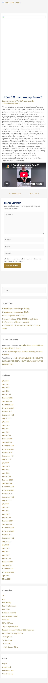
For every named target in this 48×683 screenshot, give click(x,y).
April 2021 (5, 576)
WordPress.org (7, 674)
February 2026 (7, 398)
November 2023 (8, 490)
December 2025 (8, 405)
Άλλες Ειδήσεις (7, 623)
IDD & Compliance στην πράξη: (13, 315)
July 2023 (5, 504)
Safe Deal (5, 619)
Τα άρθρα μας (7, 637)
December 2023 (8, 487)
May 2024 (5, 470)
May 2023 (5, 511)
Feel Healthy (6, 602)
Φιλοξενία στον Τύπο (10, 647)
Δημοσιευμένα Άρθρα (10, 626)
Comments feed (8, 670)
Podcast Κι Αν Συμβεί (10, 616)
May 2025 (5, 429)
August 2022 (6, 541)
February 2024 (7, 480)
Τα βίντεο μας (7, 640)
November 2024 (8, 449)
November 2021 (8, 572)
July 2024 (5, 463)
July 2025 (5, 422)
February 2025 (7, 439)
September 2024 (8, 456)
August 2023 (6, 500)
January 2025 (7, 442)
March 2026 (6, 394)
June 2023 (5, 507)
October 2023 (7, 493)
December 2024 (8, 446)
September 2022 (8, 538)
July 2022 (5, 545)
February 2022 (7, 562)
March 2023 (6, 517)
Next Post (34, 193)
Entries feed (6, 667)
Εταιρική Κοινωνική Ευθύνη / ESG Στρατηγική (18, 630)
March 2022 (6, 558)
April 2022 (5, 555)
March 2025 (6, 435)
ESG (3, 599)
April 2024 (5, 473)
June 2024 (5, 466)
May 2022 (5, 552)
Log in (4, 664)
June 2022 (5, 548)
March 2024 (6, 476)
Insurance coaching (9, 613)
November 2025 (8, 408)
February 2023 (7, 521)
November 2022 (8, 531)
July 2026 (5, 381)
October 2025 (7, 411)
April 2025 (5, 432)
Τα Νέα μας (6, 643)
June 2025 (5, 425)
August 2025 (6, 418)
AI (3, 596)
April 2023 (5, 514)
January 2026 (7, 401)
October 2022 (7, 534)
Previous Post (15, 193)
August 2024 (6, 459)
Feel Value (6, 609)
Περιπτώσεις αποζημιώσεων (12, 633)
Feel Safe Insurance (24, 101)
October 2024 (7, 452)
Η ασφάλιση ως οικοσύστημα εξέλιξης (15, 309)
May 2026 (5, 388)
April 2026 (5, 391)
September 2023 (8, 497)
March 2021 (6, 579)
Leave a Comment (9, 101)
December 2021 (8, 569)
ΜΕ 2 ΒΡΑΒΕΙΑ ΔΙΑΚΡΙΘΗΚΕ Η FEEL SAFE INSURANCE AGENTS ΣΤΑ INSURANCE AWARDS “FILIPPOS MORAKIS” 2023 (22, 361)
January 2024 (7, 483)
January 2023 (7, 524)
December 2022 (8, 528)
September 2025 (8, 415)
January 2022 (7, 565)
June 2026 (5, 384)
